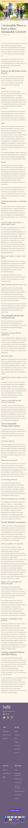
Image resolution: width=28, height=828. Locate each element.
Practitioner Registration (18, 774)
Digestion (17, 735)
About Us (5, 770)
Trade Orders (18, 795)
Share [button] (4, 39)
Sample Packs (7, 735)
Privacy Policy (18, 782)
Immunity (17, 752)
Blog (4, 777)
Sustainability (6, 773)
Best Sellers (6, 731)
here (15, 692)
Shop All (5, 738)
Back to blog (15, 699)
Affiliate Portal (18, 779)
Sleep (16, 731)
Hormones (17, 745)
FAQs (16, 770)
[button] (3, 7)
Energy (16, 742)
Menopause (18, 749)
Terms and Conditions (17, 787)
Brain (16, 738)
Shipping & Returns (20, 791)
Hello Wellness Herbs (12, 822)
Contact (17, 798)
